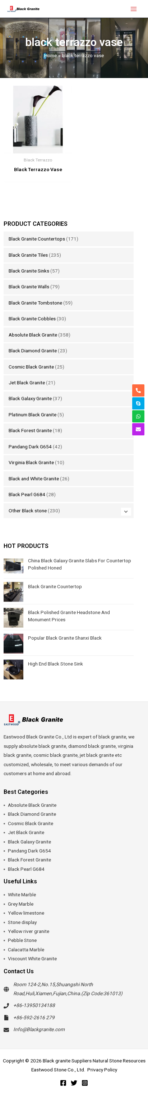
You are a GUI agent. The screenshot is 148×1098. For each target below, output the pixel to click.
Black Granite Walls (29, 286)
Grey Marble (20, 904)
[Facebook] (63, 1083)
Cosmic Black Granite (31, 367)
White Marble (22, 894)
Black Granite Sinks (29, 271)
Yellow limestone (26, 913)
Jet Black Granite (27, 382)
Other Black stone (28, 510)
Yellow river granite (28, 931)
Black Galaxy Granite (30, 398)
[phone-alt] (138, 390)
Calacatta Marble (26, 949)
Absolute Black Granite (33, 335)
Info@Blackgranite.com (39, 1029)
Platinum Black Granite (32, 414)
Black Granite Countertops (37, 239)
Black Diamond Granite (33, 350)
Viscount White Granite (32, 958)
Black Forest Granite (30, 430)
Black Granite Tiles (28, 255)
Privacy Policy (102, 1069)
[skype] (138, 403)
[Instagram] (85, 1083)
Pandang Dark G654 (30, 446)
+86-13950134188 (34, 1005)
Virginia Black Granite (31, 462)
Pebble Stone (22, 940)
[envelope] (138, 429)
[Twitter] (74, 1083)
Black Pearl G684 (27, 494)
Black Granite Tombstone (35, 303)
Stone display (22, 922)
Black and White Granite (34, 478)
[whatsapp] (138, 416)
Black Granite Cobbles (32, 318)
